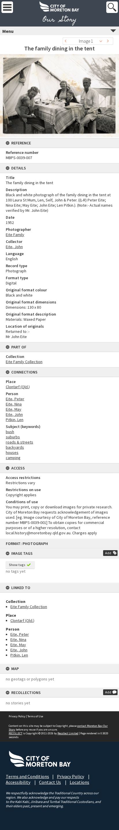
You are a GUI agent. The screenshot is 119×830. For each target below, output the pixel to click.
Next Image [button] (109, 41)
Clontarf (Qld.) (22, 620)
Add (108, 553)
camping (13, 457)
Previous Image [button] (67, 41)
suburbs (13, 436)
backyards (15, 447)
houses (12, 452)
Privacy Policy (17, 716)
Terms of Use (35, 716)
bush (10, 431)
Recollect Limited (67, 733)
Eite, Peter (19, 634)
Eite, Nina (18, 639)
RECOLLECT (15, 733)
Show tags (17, 565)
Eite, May (18, 644)
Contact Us (50, 782)
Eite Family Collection (28, 606)
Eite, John (18, 649)
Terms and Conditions (27, 776)
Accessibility (18, 782)
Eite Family (15, 234)
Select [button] (102, 41)
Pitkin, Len (19, 655)
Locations (79, 782)
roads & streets (19, 442)
